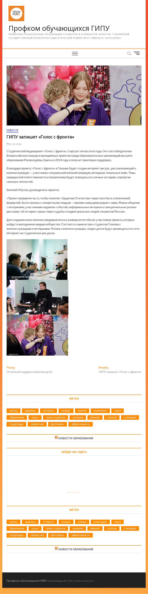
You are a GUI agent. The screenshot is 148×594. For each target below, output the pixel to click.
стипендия (130, 417)
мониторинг (100, 410)
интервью (48, 410)
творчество (37, 424)
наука (117, 410)
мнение (82, 410)
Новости (12, 130)
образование (16, 417)
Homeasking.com (57, 580)
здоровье (30, 410)
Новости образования (75, 438)
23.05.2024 (15, 144)
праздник (77, 417)
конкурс (66, 410)
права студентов (55, 417)
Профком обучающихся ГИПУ (58, 28)
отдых (35, 417)
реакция (95, 417)
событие (112, 417)
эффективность (80, 424)
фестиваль (57, 424)
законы (13, 410)
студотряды (16, 424)
